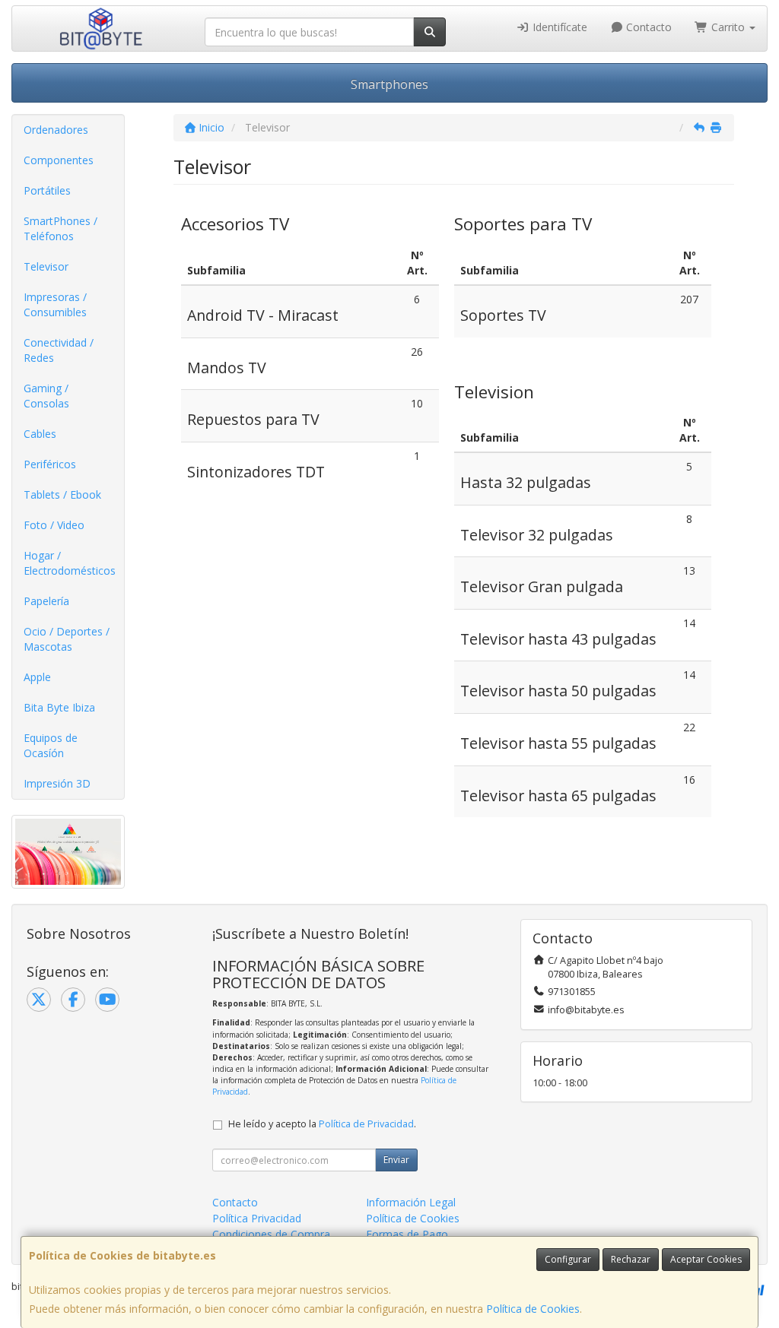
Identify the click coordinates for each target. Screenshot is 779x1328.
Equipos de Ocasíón (51, 745)
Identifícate (558, 27)
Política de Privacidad (366, 1123)
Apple (37, 677)
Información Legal (411, 1202)
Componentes (59, 160)
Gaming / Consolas (46, 395)
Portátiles (47, 190)
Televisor (46, 266)
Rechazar (630, 1259)
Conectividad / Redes (59, 350)
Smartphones (389, 84)
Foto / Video (54, 525)
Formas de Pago (407, 1234)
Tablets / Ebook (62, 494)
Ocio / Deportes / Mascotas (67, 639)
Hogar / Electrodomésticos (70, 563)
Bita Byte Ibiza (59, 707)
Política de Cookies (533, 1308)
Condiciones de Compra (271, 1234)
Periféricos (50, 464)
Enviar (396, 1159)
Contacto (647, 27)
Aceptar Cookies (706, 1259)
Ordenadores (56, 129)
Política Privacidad (256, 1218)
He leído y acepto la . (322, 1123)
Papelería (46, 601)
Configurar (568, 1259)
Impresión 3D (57, 783)
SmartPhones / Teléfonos (60, 228)
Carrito (728, 27)
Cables (40, 433)
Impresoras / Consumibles (55, 304)
